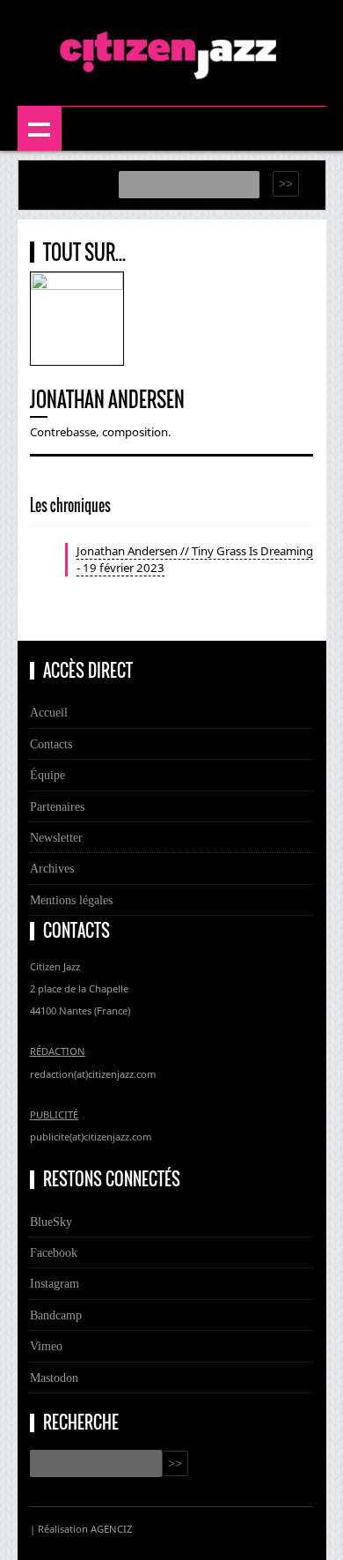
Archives (52, 868)
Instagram (54, 1283)
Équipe (47, 775)
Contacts (51, 744)
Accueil (49, 712)
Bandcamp (56, 1315)
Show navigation (40, 129)
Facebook (53, 1252)
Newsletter (56, 837)
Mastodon (54, 1378)
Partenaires (57, 806)
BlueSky (51, 1222)
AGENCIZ (111, 1528)
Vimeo (46, 1346)
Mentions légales (71, 900)
